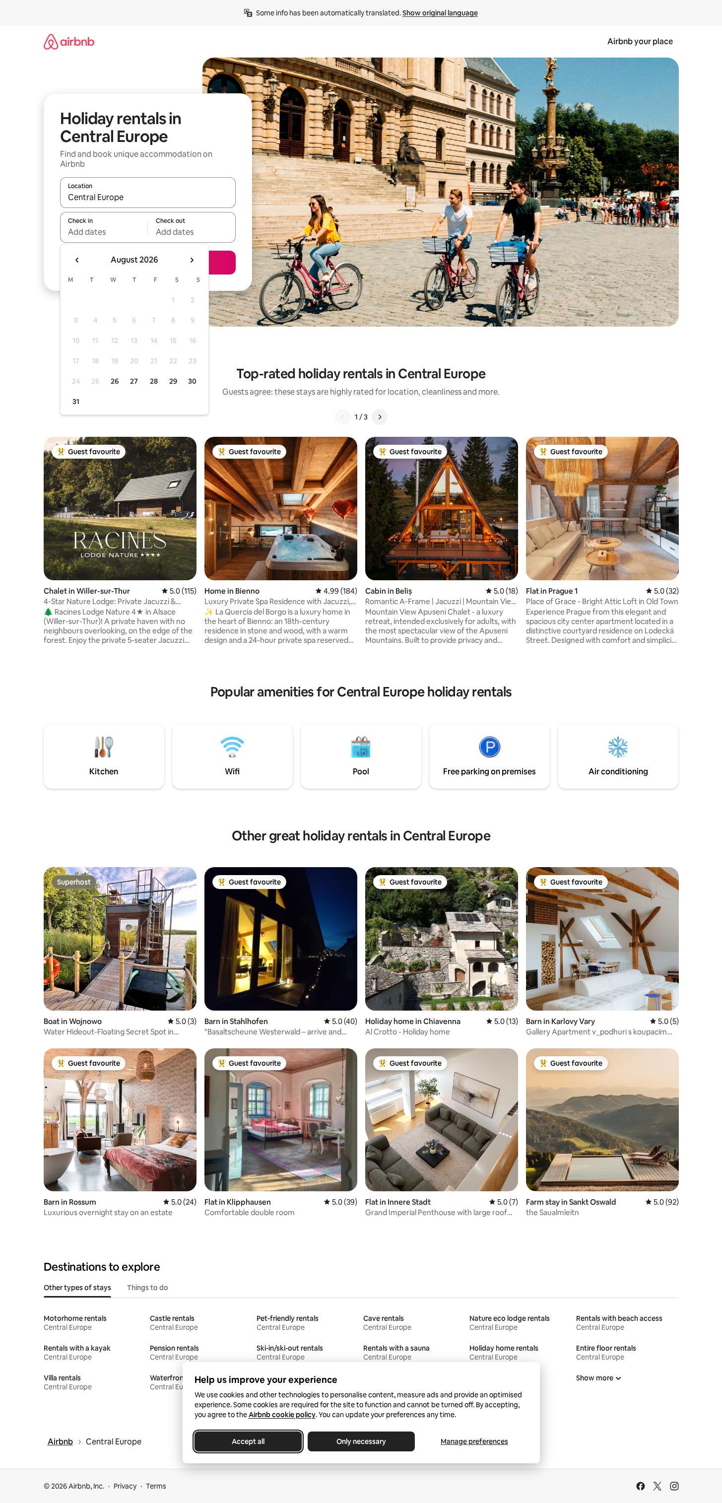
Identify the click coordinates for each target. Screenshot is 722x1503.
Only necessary (361, 1441)
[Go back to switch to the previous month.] (77, 260)
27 (134, 381)
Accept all (248, 1441)
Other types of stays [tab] (77, 1287)
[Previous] (343, 417)
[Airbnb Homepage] (69, 41)
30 (192, 381)
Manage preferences (474, 1441)
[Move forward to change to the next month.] (192, 260)
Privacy (125, 1486)
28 (154, 381)
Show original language (440, 12)
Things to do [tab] (147, 1287)
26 (115, 381)
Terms (156, 1486)
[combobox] (148, 197)
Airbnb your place (640, 41)
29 (173, 381)
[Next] (380, 417)
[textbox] (104, 232)
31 (75, 401)
